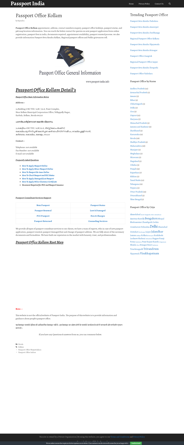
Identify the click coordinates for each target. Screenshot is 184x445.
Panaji (161, 238)
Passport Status (97, 205)
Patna (132, 241)
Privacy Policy (144, 4)
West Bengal (135, 199)
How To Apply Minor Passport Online (37, 169)
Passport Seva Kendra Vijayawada (144, 44)
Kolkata (144, 235)
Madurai (141, 238)
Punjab (133, 168)
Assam (133, 96)
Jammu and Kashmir (139, 126)
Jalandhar (157, 232)
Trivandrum (151, 249)
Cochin (155, 222)
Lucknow (134, 238)
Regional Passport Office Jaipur (144, 61)
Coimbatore (135, 227)
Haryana (134, 119)
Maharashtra (136, 145)
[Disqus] (70, 396)
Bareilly (141, 218)
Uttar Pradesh (136, 191)
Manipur (134, 149)
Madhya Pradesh (137, 142)
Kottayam (151, 236)
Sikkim (133, 176)
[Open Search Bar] (169, 4)
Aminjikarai (158, 215)
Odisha (133, 165)
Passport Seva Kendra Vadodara (144, 21)
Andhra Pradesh (137, 88)
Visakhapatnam (149, 253)
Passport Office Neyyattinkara (29, 349)
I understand (136, 443)
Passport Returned (43, 221)
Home (131, 4)
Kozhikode (158, 235)
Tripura (133, 187)
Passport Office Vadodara (141, 73)
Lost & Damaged (98, 210)
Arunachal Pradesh (138, 92)
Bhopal (161, 218)
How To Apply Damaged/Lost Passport (38, 178)
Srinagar (143, 245)
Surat (149, 245)
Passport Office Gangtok (141, 56)
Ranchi (156, 241)
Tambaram (155, 245)
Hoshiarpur (142, 232)
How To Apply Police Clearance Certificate (39, 181)
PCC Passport (43, 215)
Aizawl (143, 215)
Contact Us (159, 4)
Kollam (21, 347)
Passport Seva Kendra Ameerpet (144, 27)
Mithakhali (149, 239)
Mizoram (134, 157)
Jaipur (148, 232)
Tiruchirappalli (136, 249)
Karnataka (135, 134)
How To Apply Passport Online (34, 165)
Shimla (133, 245)
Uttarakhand (136, 195)
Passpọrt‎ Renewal (43, 210)
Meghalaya (135, 153)
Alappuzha (148, 215)
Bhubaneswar (136, 222)
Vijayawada (135, 253)
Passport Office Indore (27, 352)
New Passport (43, 205)
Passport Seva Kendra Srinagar (143, 50)
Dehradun (145, 227)
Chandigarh (147, 222)
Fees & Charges (98, 215)
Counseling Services (97, 221)
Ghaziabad (162, 227)
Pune (144, 241)
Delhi (132, 107)
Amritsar (134, 218)
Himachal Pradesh (138, 123)
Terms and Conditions (120, 436)
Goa (132, 111)
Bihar (132, 100)
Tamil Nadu (135, 180)
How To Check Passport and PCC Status (38, 175)
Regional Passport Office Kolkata (144, 38)
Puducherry (138, 242)
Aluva (152, 215)
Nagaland (134, 161)
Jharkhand (135, 130)
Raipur (150, 241)
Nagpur (155, 238)
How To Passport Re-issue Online (36, 172)
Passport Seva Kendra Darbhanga (145, 32)
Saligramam (162, 242)
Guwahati (134, 232)
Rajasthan (134, 172)
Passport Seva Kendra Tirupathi (144, 67)
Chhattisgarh (136, 103)
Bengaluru (151, 218)
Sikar (137, 245)
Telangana (134, 184)
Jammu (133, 235)
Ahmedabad (135, 214)
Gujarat (133, 115)
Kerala (20, 344)
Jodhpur (139, 236)
